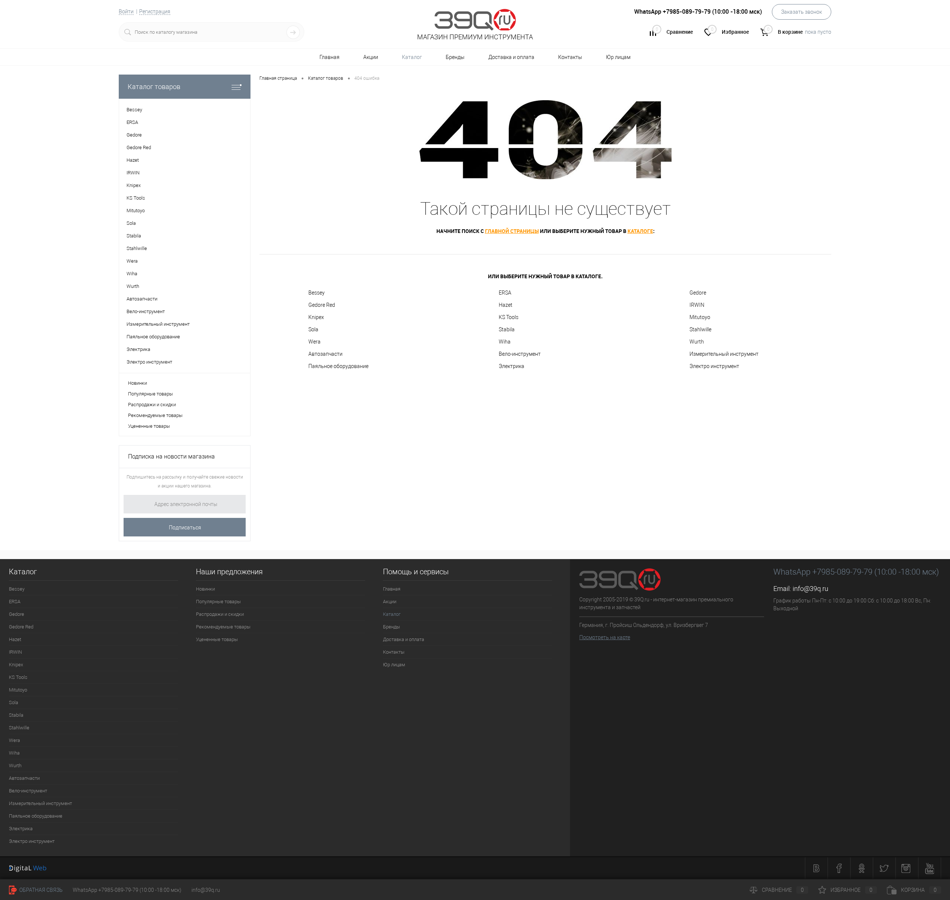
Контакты (570, 57)
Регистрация (154, 11)
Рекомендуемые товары (155, 415)
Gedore (697, 293)
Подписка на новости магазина (171, 456)
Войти (126, 11)
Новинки (137, 383)
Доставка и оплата (511, 57)
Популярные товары (150, 394)
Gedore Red (321, 305)
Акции (370, 57)
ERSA (505, 293)
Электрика (511, 366)
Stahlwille (700, 329)
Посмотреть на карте (604, 637)
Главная (330, 57)
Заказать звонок (801, 12)
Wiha (505, 342)
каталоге (640, 230)
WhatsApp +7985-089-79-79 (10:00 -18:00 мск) (127, 890)
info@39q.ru (810, 588)
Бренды (455, 57)
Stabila (507, 329)
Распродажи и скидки (152, 404)
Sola (313, 329)
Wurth (696, 342)
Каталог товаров (154, 87)
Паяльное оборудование (338, 366)
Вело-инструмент (520, 354)
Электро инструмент (714, 366)
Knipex (316, 317)
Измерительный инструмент (724, 354)
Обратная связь (40, 890)
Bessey (316, 293)
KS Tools (508, 317)
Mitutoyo (699, 317)
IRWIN (696, 305)
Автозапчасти (325, 354)
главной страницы (512, 230)
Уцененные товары (149, 426)
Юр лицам (618, 57)
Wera (314, 342)
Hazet (505, 305)
